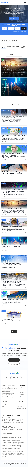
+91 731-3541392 (9, 394)
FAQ (3, 406)
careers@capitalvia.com (10, 398)
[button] (25, 2)
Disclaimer (19, 404)
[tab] (3, 47)
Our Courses (23, 392)
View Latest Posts (14, 18)
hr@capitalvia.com (9, 393)
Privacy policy (20, 406)
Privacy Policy (22, 32)
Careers (22, 394)
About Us (22, 390)
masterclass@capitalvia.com (11, 388)
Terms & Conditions (21, 408)
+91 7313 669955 (9, 390)
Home (21, 387)
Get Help (4, 404)
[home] (5, 2)
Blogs (21, 397)
